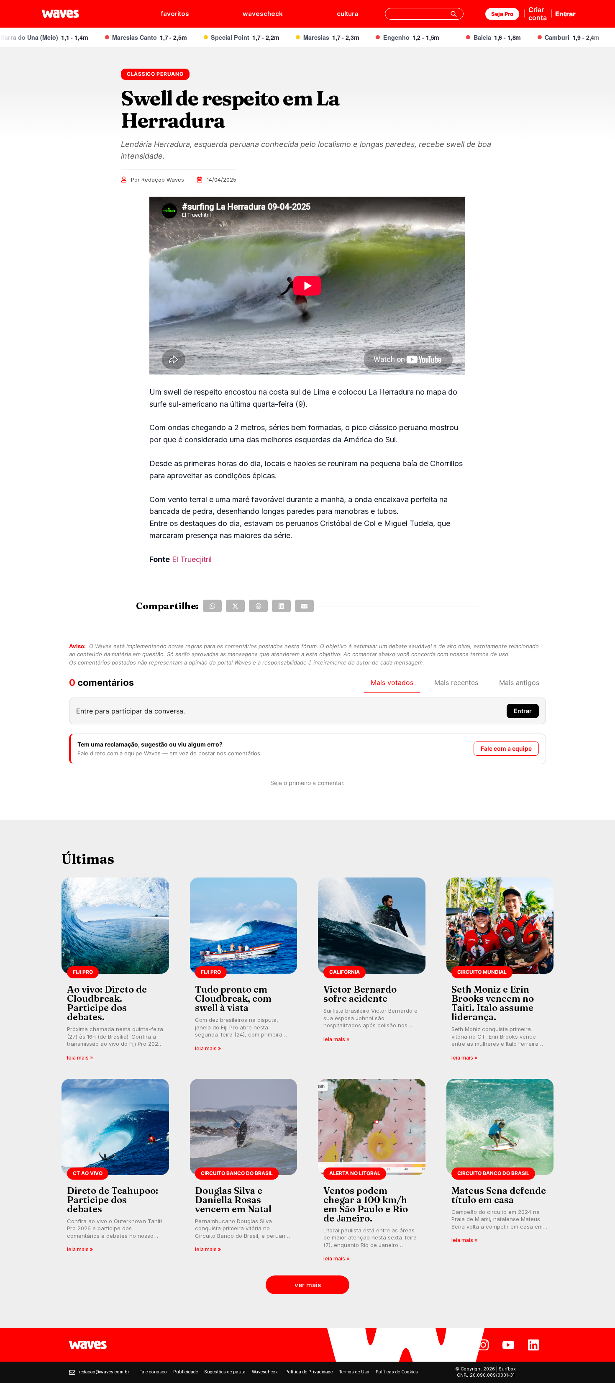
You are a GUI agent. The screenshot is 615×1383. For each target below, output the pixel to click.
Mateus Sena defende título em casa (498, 1195)
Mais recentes (456, 682)
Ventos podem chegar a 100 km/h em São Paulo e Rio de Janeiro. (365, 1204)
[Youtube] (508, 1344)
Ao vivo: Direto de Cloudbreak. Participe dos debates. (107, 1003)
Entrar (565, 14)
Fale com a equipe (506, 748)
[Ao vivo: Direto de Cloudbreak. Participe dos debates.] (115, 972)
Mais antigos (519, 682)
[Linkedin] (533, 1344)
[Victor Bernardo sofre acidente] (371, 972)
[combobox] (424, 14)
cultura (347, 14)
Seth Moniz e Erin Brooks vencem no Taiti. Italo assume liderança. (492, 1003)
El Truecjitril (193, 559)
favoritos (175, 14)
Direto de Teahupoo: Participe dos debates (112, 1200)
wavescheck (263, 14)
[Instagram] (483, 1344)
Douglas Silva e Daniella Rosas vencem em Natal (233, 1200)
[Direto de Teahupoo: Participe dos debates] (115, 1173)
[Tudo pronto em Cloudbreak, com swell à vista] (243, 972)
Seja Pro (502, 13)
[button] (212, 606)
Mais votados (392, 682)
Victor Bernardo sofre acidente (360, 993)
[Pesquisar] (453, 14)
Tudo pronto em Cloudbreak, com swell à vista (233, 998)
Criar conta (537, 13)
